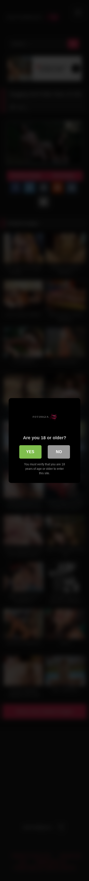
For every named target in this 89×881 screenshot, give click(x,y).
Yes (30, 452)
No (59, 452)
